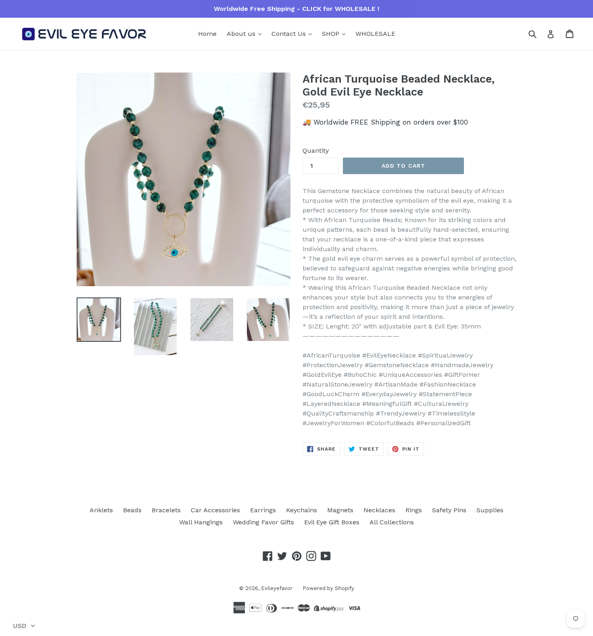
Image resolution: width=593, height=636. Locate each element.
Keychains (301, 510)
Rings (413, 510)
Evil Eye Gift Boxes (331, 522)
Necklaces (379, 510)
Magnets (340, 510)
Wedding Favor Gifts (263, 522)
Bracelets (166, 510)
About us (242, 33)
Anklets (101, 510)
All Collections (392, 522)
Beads (132, 510)
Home (207, 33)
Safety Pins (449, 510)
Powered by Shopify (328, 588)
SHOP (331, 33)
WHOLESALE (375, 33)
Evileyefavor (276, 588)
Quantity (316, 150)
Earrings (263, 510)
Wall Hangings (201, 522)
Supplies (489, 510)
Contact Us (289, 33)
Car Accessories (215, 510)
